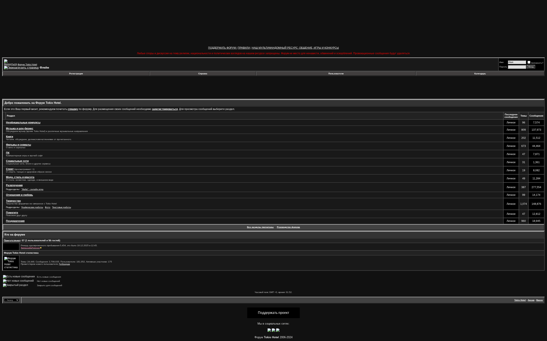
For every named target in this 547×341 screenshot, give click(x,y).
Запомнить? (537, 63)
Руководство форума (288, 227)
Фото (47, 207)
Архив (531, 300)
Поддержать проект (273, 313)
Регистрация (76, 73)
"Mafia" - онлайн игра (32, 189)
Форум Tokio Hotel (27, 64)
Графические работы (32, 207)
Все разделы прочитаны (260, 227)
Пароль (503, 67)
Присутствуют (12, 240)
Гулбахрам (64, 264)
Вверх (539, 300)
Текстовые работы (61, 207)
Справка (202, 73)
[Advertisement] (37, 87)
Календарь (480, 73)
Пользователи (336, 73)
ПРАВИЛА (244, 47)
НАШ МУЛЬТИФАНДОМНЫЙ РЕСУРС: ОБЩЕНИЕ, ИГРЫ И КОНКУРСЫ (295, 47)
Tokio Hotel (520, 300)
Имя (501, 62)
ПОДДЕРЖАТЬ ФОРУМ (222, 47)
